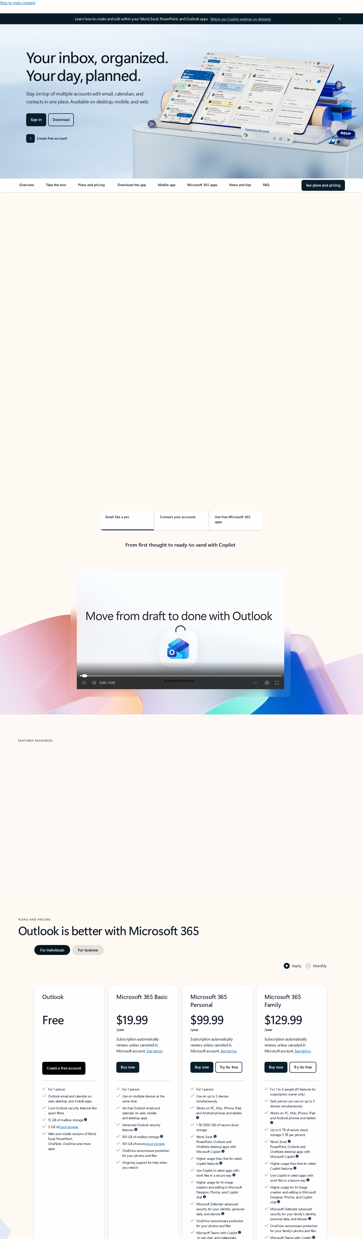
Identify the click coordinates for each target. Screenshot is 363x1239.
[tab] (34, 245)
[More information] (85, 1119)
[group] (71, 812)
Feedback (17, 1228)
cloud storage (69, 1126)
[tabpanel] (180, 335)
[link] (26, 186)
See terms (154, 1050)
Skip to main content (17, 2)
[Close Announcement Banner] (338, 18)
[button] (40, 854)
